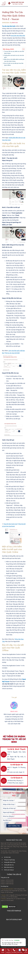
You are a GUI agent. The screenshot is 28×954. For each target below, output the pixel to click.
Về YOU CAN (7, 857)
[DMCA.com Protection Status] (9, 906)
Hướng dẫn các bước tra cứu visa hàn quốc (14, 56)
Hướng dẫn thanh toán (9, 862)
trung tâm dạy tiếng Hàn (18, 35)
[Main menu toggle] (3, 3)
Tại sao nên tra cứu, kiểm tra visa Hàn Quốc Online (14, 52)
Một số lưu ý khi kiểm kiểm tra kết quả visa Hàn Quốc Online (14, 60)
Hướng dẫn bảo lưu (9, 865)
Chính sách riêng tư (9, 870)
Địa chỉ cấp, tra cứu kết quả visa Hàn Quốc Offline (13, 64)
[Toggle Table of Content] (22, 49)
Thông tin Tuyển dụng (9, 860)
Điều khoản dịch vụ (9, 867)
